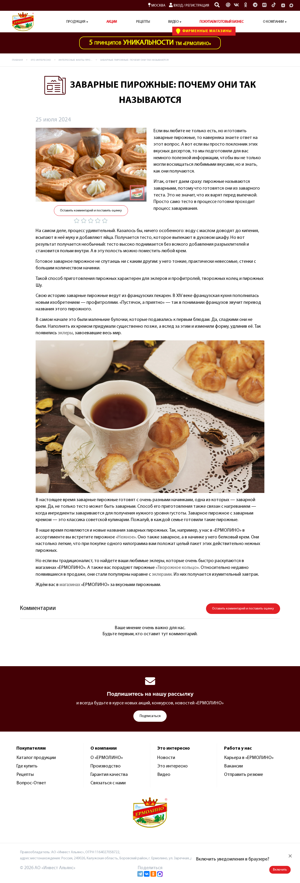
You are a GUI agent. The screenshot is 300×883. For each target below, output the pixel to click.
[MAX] (291, 5)
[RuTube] (264, 5)
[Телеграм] (255, 5)
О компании (273, 22)
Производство (105, 766)
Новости (166, 757)
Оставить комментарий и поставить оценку (91, 210)
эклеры (65, 333)
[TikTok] (273, 5)
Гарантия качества (109, 774)
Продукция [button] (75, 22)
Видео (163, 774)
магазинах (70, 584)
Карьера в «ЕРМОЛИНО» (249, 757)
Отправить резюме (243, 774)
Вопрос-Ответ (31, 783)
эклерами (162, 574)
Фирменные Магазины (206, 31)
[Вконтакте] (236, 5)
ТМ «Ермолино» (150, 42)
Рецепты (143, 22)
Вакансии (233, 766)
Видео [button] (173, 22)
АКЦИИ (111, 22)
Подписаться (150, 716)
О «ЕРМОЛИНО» (106, 757)
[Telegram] (140, 874)
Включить (280, 870)
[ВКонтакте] (147, 874)
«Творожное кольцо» (177, 567)
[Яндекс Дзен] (283, 5)
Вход (178, 6)
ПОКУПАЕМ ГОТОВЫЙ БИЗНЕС (222, 22)
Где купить (27, 766)
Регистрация (197, 6)
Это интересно (172, 766)
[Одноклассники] (245, 5)
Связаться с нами (108, 783)
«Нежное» (126, 537)
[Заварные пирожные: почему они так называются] (91, 165)
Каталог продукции (36, 757)
